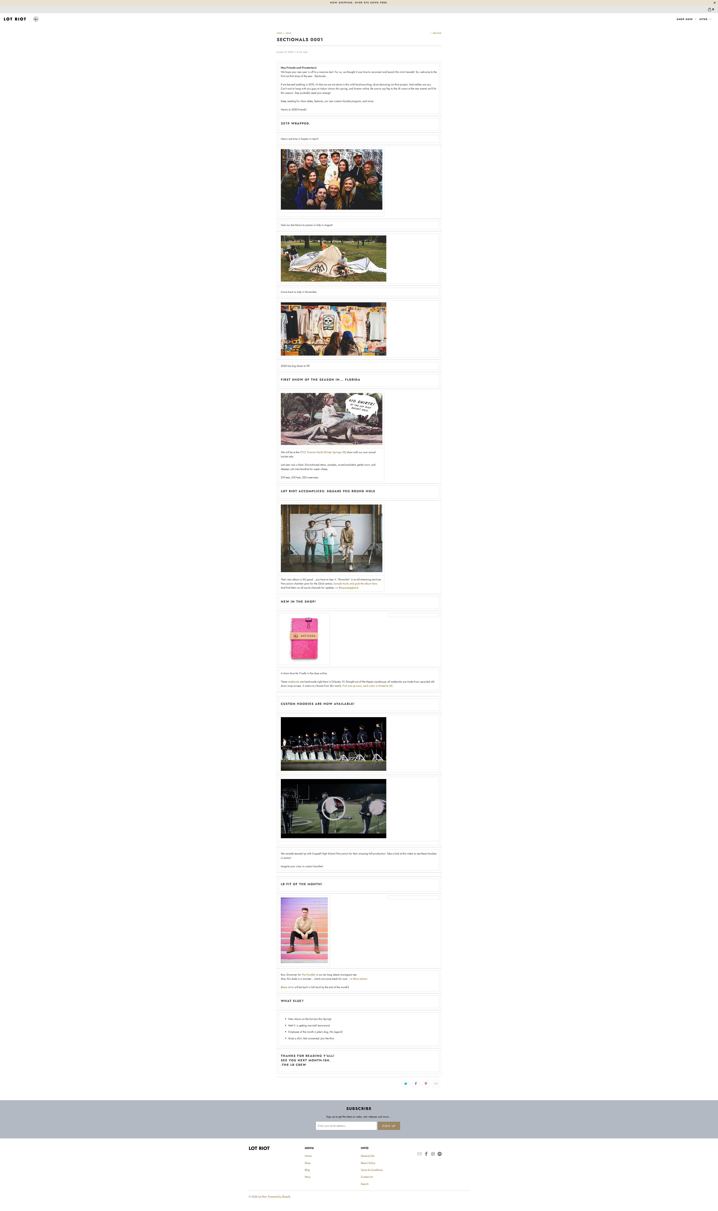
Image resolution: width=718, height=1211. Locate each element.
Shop (308, 1163)
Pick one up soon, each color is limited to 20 (367, 686)
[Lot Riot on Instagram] (433, 1154)
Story (307, 1177)
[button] (687, 19)
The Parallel (308, 974)
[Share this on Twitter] (406, 1084)
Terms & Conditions (372, 1170)
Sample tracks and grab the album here (355, 583)
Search (365, 1184)
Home (308, 1156)
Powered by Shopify (279, 1196)
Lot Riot (262, 1196)
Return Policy (368, 1163)
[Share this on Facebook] (416, 1084)
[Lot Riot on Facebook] (426, 1154)
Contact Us (367, 1177)
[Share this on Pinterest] (426, 1084)
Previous (436, 33)
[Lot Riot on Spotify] (440, 1154)
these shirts (288, 987)
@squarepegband (348, 588)
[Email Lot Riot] (420, 1154)
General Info (368, 1156)
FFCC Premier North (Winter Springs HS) (323, 452)
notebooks (293, 682)
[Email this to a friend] (436, 1084)
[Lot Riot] (21, 19)
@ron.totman (360, 979)
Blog (307, 1170)
